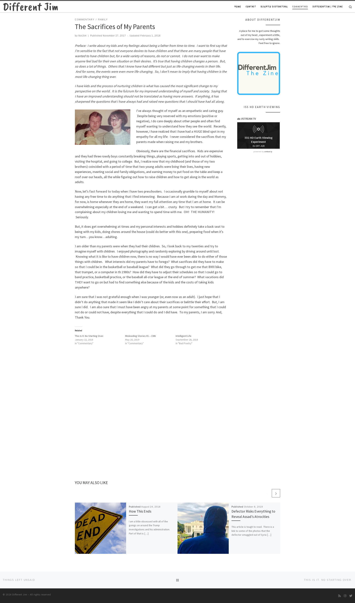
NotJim (82, 35)
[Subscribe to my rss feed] (339, 596)
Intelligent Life (183, 336)
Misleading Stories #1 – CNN (140, 336)
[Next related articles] (276, 493)
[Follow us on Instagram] (345, 596)
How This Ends (140, 511)
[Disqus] (151, 417)
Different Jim (19, 594)
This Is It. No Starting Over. (89, 336)
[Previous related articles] (267, 493)
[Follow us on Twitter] (350, 596)
